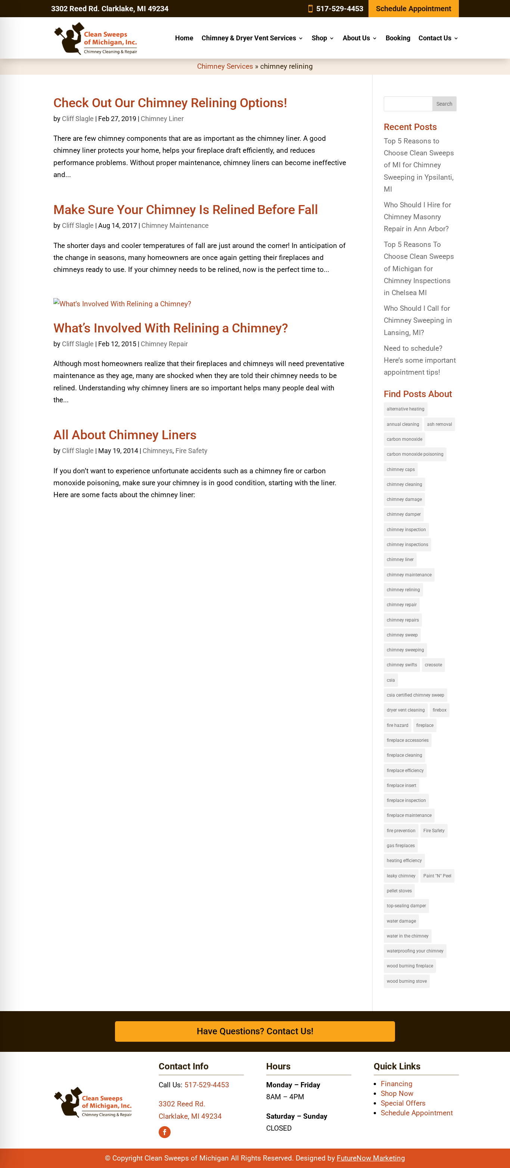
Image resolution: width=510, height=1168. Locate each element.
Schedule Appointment (413, 8)
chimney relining (403, 589)
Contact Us (435, 38)
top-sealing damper (406, 905)
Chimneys (157, 451)
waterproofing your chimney (415, 951)
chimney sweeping (405, 650)
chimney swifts (402, 664)
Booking (398, 38)
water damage (401, 921)
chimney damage (404, 499)
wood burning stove (407, 981)
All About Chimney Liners (125, 434)
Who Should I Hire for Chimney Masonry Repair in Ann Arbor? (417, 217)
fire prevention (401, 830)
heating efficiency (404, 860)
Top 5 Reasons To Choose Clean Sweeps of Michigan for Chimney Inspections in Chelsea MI (419, 268)
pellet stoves (399, 890)
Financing (397, 1083)
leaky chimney (401, 876)
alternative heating (406, 409)
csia (391, 680)
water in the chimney (408, 936)
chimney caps (401, 469)
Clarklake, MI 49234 (190, 1116)
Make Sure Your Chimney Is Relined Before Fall (185, 209)
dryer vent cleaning (406, 710)
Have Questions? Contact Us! (255, 1031)
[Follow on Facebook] (165, 1132)
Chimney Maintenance (175, 225)
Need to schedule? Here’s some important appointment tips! (420, 360)
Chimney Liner (162, 119)
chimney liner (400, 559)
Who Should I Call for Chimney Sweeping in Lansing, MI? (418, 320)
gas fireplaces (401, 845)
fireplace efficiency (405, 770)
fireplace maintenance (409, 815)
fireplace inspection (406, 800)
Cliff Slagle (78, 119)
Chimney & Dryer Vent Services (249, 38)
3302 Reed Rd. (182, 1104)
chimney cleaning (404, 484)
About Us (356, 38)
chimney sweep (402, 635)
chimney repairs (403, 620)
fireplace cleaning (404, 755)
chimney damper (404, 514)
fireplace (424, 725)
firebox (440, 710)
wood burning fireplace (410, 966)
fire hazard (397, 725)
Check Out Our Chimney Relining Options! (170, 102)
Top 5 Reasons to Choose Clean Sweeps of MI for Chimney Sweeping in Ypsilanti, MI (419, 165)
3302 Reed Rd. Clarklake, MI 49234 (109, 8)
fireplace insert (401, 785)
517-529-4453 (339, 8)
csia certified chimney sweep (415, 695)
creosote (433, 664)
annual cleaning (403, 424)
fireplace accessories (408, 740)
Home (184, 38)
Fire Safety (191, 451)
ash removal (439, 424)
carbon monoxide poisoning (415, 454)
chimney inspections (407, 544)
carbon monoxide (404, 439)
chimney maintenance (409, 574)
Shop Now (397, 1093)
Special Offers (403, 1103)
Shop (319, 38)
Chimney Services (225, 66)
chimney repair (402, 604)
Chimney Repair (164, 344)
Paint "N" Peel (437, 876)
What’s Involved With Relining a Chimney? (170, 327)
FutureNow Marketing (371, 1158)
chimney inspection (406, 529)
